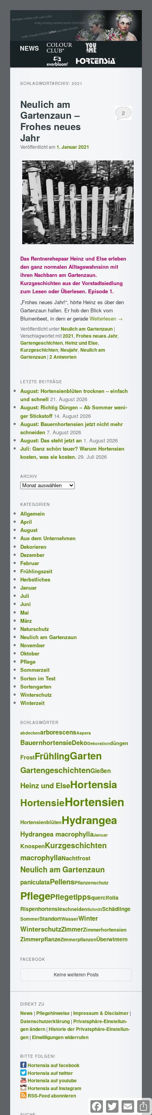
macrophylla (41, 857)
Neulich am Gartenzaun (87, 328)
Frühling (52, 755)
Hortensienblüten (41, 822)
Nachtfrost (76, 858)
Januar (28, 587)
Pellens (62, 881)
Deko (79, 742)
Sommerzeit (34, 669)
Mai (24, 612)
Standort (50, 918)
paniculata (35, 882)
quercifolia (104, 897)
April (26, 521)
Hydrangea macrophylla (57, 833)
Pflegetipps (70, 896)
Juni (25, 604)
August (28, 530)
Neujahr (69, 349)
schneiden (74, 908)
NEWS (29, 48)
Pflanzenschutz (91, 882)
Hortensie (42, 802)
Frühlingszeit (36, 571)
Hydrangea (89, 820)
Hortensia (95, 60)
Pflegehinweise (53, 1012)
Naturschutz (34, 628)
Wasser (69, 919)
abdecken (30, 733)
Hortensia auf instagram (54, 1088)
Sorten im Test (37, 678)
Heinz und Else (81, 342)
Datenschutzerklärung (45, 1021)
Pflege (27, 661)
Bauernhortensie (46, 742)
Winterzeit (32, 702)
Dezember (32, 554)
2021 (68, 335)
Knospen (32, 846)
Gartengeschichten (41, 342)
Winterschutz (36, 694)
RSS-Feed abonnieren (52, 1095)
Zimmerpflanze (40, 939)
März (26, 620)
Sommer (29, 919)
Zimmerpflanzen (78, 939)
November (32, 645)
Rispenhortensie (41, 908)
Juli (24, 595)
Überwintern (111, 939)
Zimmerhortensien (105, 929)
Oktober (29, 653)
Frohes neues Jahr (97, 335)
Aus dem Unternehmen (48, 538)
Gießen (100, 770)
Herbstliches (35, 579)
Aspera (83, 733)
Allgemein (32, 513)
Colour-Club (59, 47)
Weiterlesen (106, 318)
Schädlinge (116, 908)
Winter (88, 918)
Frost (27, 757)
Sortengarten (35, 686)
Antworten (62, 356)
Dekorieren (33, 546)
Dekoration (98, 743)
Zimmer (72, 929)
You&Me (90, 47)
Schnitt (94, 909)
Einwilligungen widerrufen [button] (60, 1037)
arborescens (58, 732)
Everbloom (57, 60)
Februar (29, 563)
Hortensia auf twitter (50, 1072)
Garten (86, 756)
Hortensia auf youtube (52, 1080)
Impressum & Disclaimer (101, 1012)
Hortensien (94, 801)
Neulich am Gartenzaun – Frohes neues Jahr (50, 120)
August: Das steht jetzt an (51, 440)
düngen (119, 743)
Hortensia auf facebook (54, 1065)
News (26, 1012)
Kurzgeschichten (39, 349)
